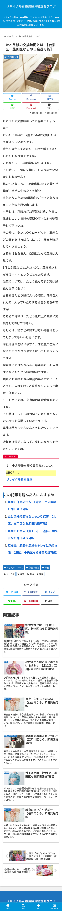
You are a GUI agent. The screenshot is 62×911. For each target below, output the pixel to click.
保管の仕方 (34, 567)
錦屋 (47, 567)
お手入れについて (15, 567)
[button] (55, 533)
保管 (22, 574)
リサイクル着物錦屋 (19, 479)
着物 (32, 574)
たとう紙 (10, 574)
